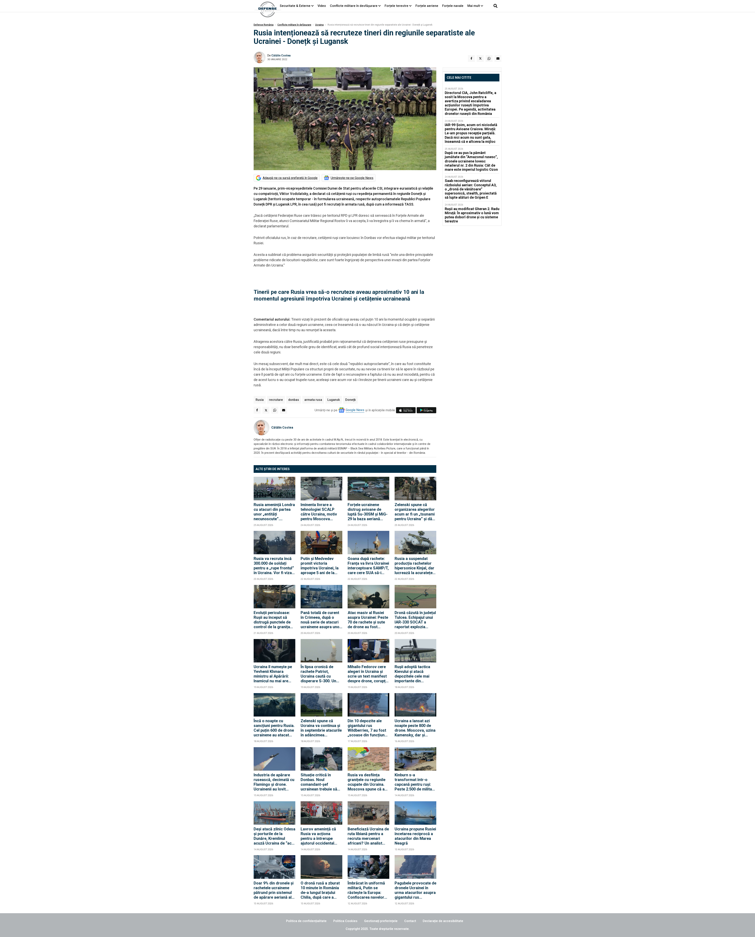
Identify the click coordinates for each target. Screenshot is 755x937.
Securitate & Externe (295, 6)
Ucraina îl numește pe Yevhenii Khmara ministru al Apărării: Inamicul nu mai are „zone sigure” (273, 673)
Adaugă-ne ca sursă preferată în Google (290, 178)
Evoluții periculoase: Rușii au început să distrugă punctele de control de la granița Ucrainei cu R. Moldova (274, 619)
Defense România (263, 24)
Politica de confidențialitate (306, 921)
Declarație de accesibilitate (443, 921)
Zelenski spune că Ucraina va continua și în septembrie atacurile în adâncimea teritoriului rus (321, 727)
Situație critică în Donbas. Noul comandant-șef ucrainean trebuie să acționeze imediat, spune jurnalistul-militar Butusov (319, 782)
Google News (355, 410)
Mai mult (474, 6)
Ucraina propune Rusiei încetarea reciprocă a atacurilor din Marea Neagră (415, 836)
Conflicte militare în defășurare (294, 24)
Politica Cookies (345, 921)
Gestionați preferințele (381, 921)
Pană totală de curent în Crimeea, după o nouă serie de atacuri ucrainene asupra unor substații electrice (321, 619)
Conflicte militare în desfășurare (354, 6)
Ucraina (319, 24)
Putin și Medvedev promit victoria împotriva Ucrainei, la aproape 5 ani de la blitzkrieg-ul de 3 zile (320, 565)
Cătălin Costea (281, 55)
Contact (410, 921)
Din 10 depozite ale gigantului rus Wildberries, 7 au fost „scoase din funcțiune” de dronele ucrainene (368, 727)
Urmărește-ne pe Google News (352, 178)
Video (322, 6)
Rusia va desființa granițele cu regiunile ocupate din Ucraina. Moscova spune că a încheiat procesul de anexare (366, 782)
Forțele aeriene (426, 6)
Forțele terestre (396, 6)
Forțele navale (452, 6)
